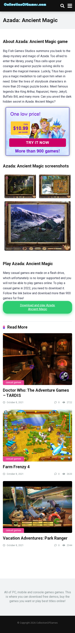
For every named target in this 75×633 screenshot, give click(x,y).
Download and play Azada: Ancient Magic (37, 307)
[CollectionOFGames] (25, 4)
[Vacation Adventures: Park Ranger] (37, 507)
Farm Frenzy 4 (16, 466)
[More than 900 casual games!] (37, 156)
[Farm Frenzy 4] (37, 435)
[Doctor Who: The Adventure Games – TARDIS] (37, 359)
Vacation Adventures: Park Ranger (35, 538)
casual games (13, 382)
